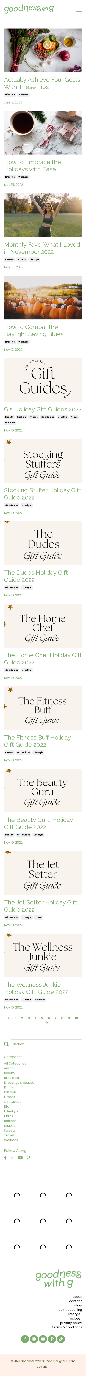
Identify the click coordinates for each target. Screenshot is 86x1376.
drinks (9, 1087)
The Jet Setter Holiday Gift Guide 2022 (40, 906)
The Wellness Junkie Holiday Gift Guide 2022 (36, 988)
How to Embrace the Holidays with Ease (32, 166)
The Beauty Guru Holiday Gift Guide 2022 (38, 823)
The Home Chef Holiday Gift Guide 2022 (43, 659)
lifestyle (10, 94)
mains (8, 1116)
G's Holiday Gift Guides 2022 (43, 409)
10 (76, 1018)
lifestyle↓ (75, 1314)
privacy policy (71, 1323)
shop (78, 1305)
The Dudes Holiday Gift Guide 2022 (36, 576)
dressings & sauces (19, 1082)
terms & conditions (67, 1327)
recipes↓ (75, 1318)
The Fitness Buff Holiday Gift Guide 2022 (37, 741)
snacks (9, 1125)
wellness (23, 94)
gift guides (47, 417)
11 (39, 1023)
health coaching (69, 1309)
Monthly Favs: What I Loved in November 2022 (42, 248)
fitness (22, 259)
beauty (9, 417)
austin (9, 1068)
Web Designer (55, 1361)
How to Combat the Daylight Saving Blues (34, 330)
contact (75, 1301)
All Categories (15, 1063)
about (77, 1296)
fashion (9, 259)
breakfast (11, 1078)
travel (74, 417)
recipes (10, 1121)
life (6, 1106)
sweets (9, 1130)
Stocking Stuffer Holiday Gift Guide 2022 (42, 494)
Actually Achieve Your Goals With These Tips (42, 83)
